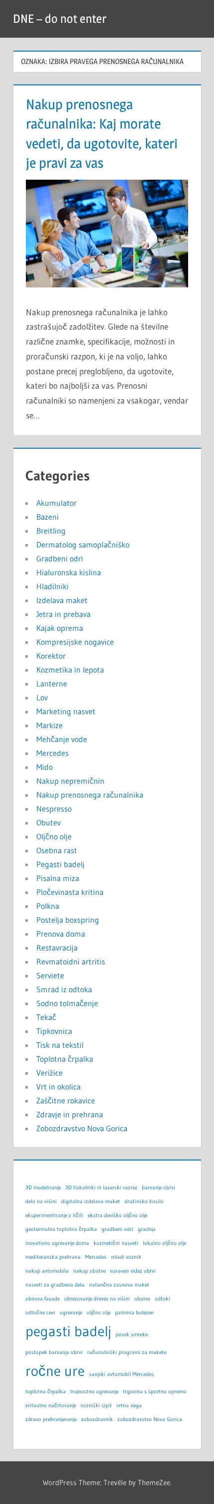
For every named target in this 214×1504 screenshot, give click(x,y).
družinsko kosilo (144, 1201)
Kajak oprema (59, 628)
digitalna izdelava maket (90, 1201)
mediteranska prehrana (53, 1257)
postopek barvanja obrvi (54, 1352)
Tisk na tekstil (60, 1045)
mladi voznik (126, 1257)
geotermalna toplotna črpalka (61, 1229)
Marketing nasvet (66, 711)
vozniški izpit (96, 1405)
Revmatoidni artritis (70, 961)
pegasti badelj (68, 1331)
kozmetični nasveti (116, 1243)
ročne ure (55, 1371)
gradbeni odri (117, 1229)
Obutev (48, 822)
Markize (49, 725)
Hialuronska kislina (68, 572)
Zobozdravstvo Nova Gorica (81, 1128)
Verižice (49, 1073)
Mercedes (52, 753)
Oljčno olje (54, 836)
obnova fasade (42, 1299)
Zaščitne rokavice (65, 1100)
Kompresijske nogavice (75, 642)
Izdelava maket (62, 600)
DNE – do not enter (60, 18)
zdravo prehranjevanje (51, 1419)
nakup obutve (89, 1271)
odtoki (162, 1299)
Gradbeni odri (59, 558)
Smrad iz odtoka (64, 989)
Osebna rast (56, 850)
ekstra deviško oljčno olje (117, 1215)
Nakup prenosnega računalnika (89, 795)
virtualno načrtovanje (50, 1405)
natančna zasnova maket (119, 1285)
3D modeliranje (43, 1187)
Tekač (46, 1017)
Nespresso (54, 809)
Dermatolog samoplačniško (82, 544)
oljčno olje (98, 1312)
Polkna (47, 906)
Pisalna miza (57, 878)
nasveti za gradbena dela (55, 1285)
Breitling (51, 531)
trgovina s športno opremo (154, 1391)
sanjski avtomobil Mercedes (121, 1374)
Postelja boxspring (67, 920)
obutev (142, 1299)
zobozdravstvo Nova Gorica (149, 1419)
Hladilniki (52, 586)
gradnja (147, 1229)
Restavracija (57, 948)
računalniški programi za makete (126, 1352)
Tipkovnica (54, 1031)
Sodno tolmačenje (67, 1003)
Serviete (50, 975)
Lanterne (51, 683)
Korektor (51, 656)
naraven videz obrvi (133, 1271)
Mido (44, 767)
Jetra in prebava (63, 614)
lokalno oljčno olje (164, 1243)
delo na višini (41, 1201)
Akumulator (56, 503)
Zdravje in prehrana (69, 1114)
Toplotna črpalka (64, 1059)
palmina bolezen (134, 1312)
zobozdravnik (97, 1419)
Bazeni (47, 517)
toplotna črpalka (45, 1391)
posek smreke (131, 1334)
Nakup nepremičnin (70, 781)
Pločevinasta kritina (70, 892)
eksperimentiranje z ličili (54, 1215)
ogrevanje (71, 1312)
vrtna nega (129, 1405)
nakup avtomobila (47, 1271)
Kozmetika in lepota (70, 670)
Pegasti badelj (60, 864)
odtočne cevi (40, 1312)
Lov (42, 697)
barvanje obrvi (158, 1187)
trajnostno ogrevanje (94, 1391)
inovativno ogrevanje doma (57, 1243)
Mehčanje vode (61, 739)
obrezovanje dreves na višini (97, 1299)
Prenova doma (60, 934)
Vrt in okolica (58, 1087)
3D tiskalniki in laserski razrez (101, 1187)
